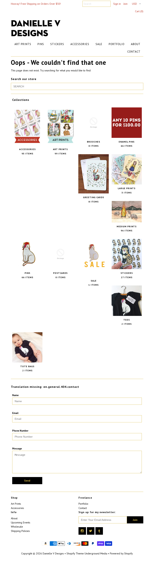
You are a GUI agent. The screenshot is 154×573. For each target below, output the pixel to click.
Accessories (79, 44)
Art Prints (22, 44)
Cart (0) (139, 11)
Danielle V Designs (53, 553)
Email (15, 413)
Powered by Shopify (121, 553)
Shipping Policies (20, 531)
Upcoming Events (20, 522)
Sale (99, 44)
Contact (133, 51)
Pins (41, 44)
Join (125, 3)
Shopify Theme (75, 553)
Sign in (117, 3)
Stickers (57, 44)
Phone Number (20, 430)
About (135, 44)
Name (15, 395)
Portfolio (117, 44)
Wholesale (17, 526)
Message (17, 448)
